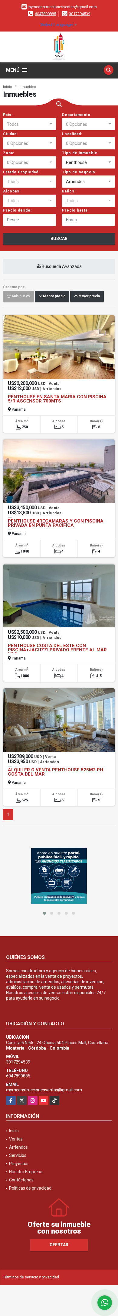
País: (8, 115)
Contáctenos (21, 1179)
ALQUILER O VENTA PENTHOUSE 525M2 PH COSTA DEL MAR (55, 772)
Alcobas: (12, 191)
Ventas (16, 1139)
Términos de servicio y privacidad (31, 1277)
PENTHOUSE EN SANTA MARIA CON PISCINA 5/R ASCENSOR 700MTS (57, 399)
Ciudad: (10, 134)
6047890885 (45, 14)
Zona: (8, 153)
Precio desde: (17, 210)
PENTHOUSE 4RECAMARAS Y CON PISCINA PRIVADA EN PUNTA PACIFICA (55, 523)
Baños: (69, 191)
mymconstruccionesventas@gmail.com (44, 1089)
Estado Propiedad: (21, 172)
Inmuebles (27, 87)
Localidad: (72, 134)
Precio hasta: (75, 210)
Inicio (7, 87)
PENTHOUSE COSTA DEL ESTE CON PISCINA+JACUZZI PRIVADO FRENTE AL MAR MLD (57, 650)
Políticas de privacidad (30, 1188)
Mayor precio (88, 296)
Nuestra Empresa (25, 1171)
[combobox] (29, 124)
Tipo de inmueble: (80, 153)
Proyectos (18, 1163)
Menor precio (53, 296)
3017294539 (79, 14)
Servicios (17, 1155)
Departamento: (77, 115)
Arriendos (18, 1147)
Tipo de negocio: (79, 172)
